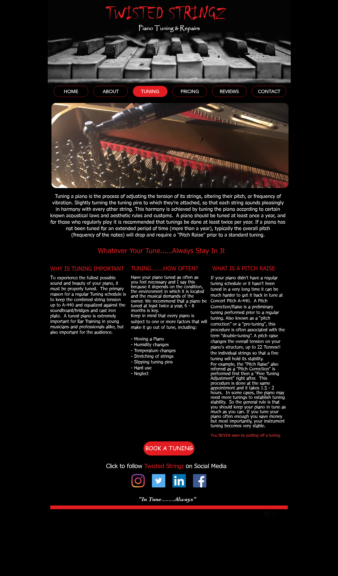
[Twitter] (158, 480)
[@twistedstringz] (138, 480)
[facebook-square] (273, 513)
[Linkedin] (179, 480)
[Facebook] (199, 480)
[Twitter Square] (266, 513)
